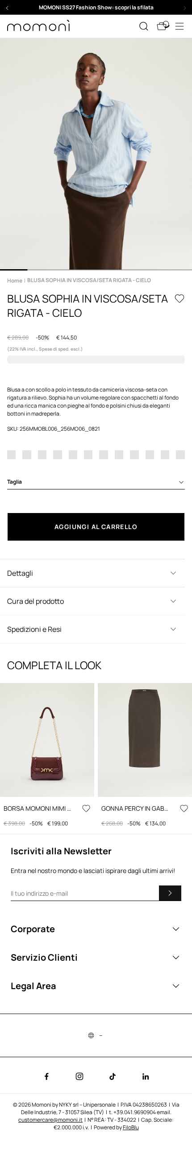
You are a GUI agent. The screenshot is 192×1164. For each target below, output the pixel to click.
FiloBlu (131, 1127)
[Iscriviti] (170, 893)
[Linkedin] (146, 1076)
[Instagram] (79, 1076)
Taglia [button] (14, 481)
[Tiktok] (113, 1076)
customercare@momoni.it (50, 1120)
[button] (96, 7)
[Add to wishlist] (179, 298)
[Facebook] (46, 1076)
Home (14, 280)
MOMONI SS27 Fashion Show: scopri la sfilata (96, 7)
